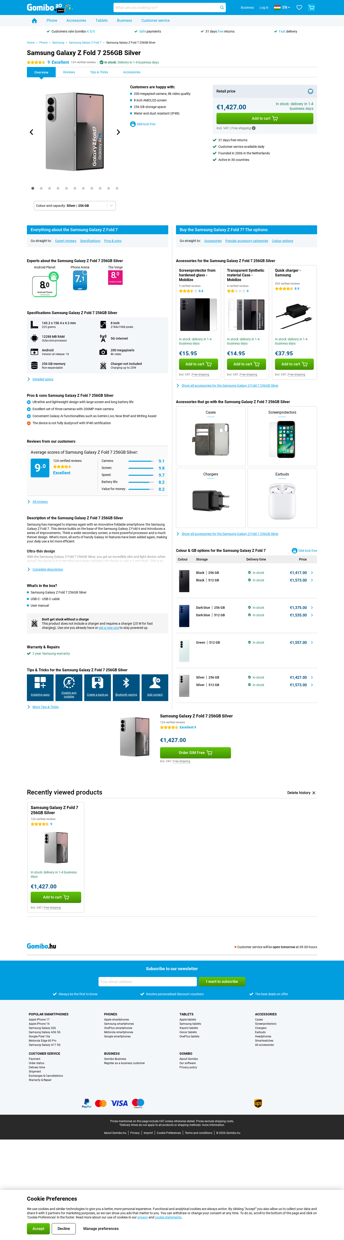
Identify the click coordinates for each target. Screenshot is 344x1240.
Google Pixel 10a (39, 1036)
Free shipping (200, 374)
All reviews (40, 502)
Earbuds (260, 1032)
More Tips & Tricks (46, 707)
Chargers (261, 1028)
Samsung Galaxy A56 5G (44, 1032)
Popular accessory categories (246, 241)
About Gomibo (188, 1059)
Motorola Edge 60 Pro (42, 1040)
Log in (264, 7)
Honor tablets (188, 1032)
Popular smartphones (49, 1014)
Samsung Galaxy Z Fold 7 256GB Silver (130, 42)
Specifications (90, 241)
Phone (52, 20)
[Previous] (31, 132)
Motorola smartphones (118, 1032)
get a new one (109, 628)
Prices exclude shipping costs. (215, 1121)
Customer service (155, 20)
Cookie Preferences (169, 1133)
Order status (36, 1063)
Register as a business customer (124, 1063)
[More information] (254, 128)
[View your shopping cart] (311, 7)
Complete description (48, 569)
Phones (110, 1014)
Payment (34, 1059)
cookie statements (168, 1217)
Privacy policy (188, 1067)
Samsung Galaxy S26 (42, 1028)
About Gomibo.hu (115, 1133)
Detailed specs (43, 379)
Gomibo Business (115, 1059)
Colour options (282, 241)
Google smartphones (117, 1036)
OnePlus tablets (189, 1036)
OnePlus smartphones (118, 1028)
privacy (142, 1217)
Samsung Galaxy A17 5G (44, 1045)
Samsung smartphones (119, 1023)
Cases (259, 1019)
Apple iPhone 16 (39, 1023)
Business (124, 20)
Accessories (76, 20)
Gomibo (185, 1053)
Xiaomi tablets (188, 1028)
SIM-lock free (146, 124)
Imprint (148, 1133)
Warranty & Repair (40, 1080)
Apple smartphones (116, 1019)
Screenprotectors (265, 1023)
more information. (213, 1125)
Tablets (101, 20)
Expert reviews (65, 241)
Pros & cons (112, 241)
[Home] (34, 20)
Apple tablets (187, 1019)
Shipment (35, 1071)
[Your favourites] (299, 7)
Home (31, 42)
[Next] (118, 132)
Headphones (263, 1036)
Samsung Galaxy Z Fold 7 (85, 42)
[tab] (32, 188)
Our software (187, 1063)
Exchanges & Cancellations (46, 1075)
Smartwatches (264, 1040)
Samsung (58, 42)
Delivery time (37, 1067)
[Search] (222, 7)
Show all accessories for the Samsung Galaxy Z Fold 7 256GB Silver (230, 385)
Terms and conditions (198, 1133)
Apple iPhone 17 (39, 1019)
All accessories (264, 1045)
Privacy (135, 1133)
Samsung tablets (190, 1023)
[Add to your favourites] (310, 91)
